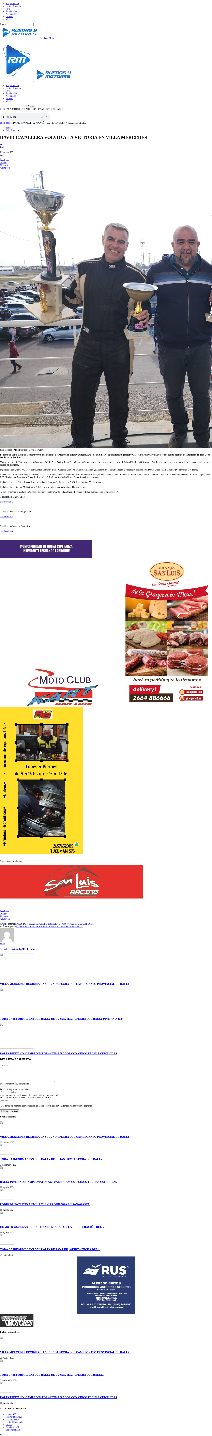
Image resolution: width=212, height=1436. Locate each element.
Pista (8, 8)
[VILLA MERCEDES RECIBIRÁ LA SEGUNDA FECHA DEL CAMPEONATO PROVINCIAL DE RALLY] (17, 978)
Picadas (9, 16)
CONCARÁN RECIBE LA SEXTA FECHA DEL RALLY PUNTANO (49, 926)
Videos (9, 19)
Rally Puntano (12, 3)
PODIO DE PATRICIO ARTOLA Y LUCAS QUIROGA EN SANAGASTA (45, 1204)
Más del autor (28, 949)
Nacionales (11, 14)
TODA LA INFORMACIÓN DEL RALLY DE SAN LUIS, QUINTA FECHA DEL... (50, 1249)
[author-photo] (7, 941)
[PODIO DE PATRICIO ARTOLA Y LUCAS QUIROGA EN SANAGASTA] (7, 1198)
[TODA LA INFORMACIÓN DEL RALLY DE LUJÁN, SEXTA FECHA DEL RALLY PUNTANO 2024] (17, 1013)
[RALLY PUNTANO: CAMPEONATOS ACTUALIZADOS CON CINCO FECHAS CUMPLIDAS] (17, 1048)
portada (9, 123)
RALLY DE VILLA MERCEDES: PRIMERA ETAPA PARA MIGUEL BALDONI (54, 924)
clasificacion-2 (6, 501)
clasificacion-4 (6, 531)
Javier (2, 147)
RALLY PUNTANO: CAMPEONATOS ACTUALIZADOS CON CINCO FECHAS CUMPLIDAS (58, 1053)
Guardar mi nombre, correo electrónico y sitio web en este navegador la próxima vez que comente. (47, 1106)
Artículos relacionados (11, 949)
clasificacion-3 (6, 516)
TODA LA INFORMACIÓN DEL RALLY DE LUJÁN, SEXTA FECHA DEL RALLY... (52, 1159)
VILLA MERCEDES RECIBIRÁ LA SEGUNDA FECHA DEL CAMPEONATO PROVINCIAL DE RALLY (65, 983)
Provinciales (11, 11)
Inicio (2, 123)
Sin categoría (13, 1430)
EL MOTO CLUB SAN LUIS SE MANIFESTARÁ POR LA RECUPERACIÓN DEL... (52, 1226)
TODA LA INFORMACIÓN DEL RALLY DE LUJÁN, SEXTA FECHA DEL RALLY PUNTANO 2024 (61, 1018)
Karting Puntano (13, 6)
